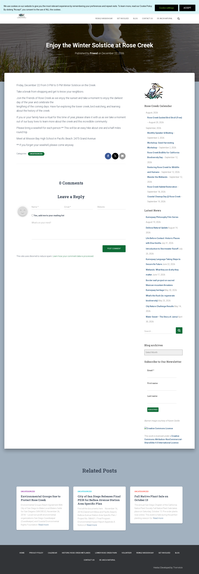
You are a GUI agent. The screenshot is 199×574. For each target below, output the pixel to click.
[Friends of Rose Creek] (22, 14)
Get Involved (123, 18)
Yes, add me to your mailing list (49, 215)
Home (22, 553)
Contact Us (147, 18)
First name (152, 383)
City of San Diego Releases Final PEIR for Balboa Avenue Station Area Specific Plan (99, 500)
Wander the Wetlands (157, 177)
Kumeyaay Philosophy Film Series (162, 217)
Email (150, 370)
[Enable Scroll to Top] (193, 568)
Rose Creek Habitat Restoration (162, 187)
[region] (99, 7)
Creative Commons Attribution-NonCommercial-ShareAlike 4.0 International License (163, 439)
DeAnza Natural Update (157, 228)
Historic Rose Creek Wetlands (76, 553)
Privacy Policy (36, 553)
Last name (152, 396)
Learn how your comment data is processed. (73, 256)
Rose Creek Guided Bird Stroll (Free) (164, 117)
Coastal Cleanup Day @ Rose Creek (163, 196)
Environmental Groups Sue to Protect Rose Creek (40, 498)
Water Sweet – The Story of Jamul (162, 317)
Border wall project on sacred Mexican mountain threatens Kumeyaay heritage (160, 285)
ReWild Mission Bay (104, 18)
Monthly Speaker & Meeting (160, 133)
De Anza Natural (164, 18)
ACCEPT (187, 8)
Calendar (52, 553)
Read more (43, 525)
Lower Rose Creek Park (106, 553)
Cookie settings (166, 8)
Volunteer (127, 553)
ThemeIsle (178, 567)
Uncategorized (36, 154)
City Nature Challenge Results (160, 306)
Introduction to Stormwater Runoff (162, 249)
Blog (135, 18)
